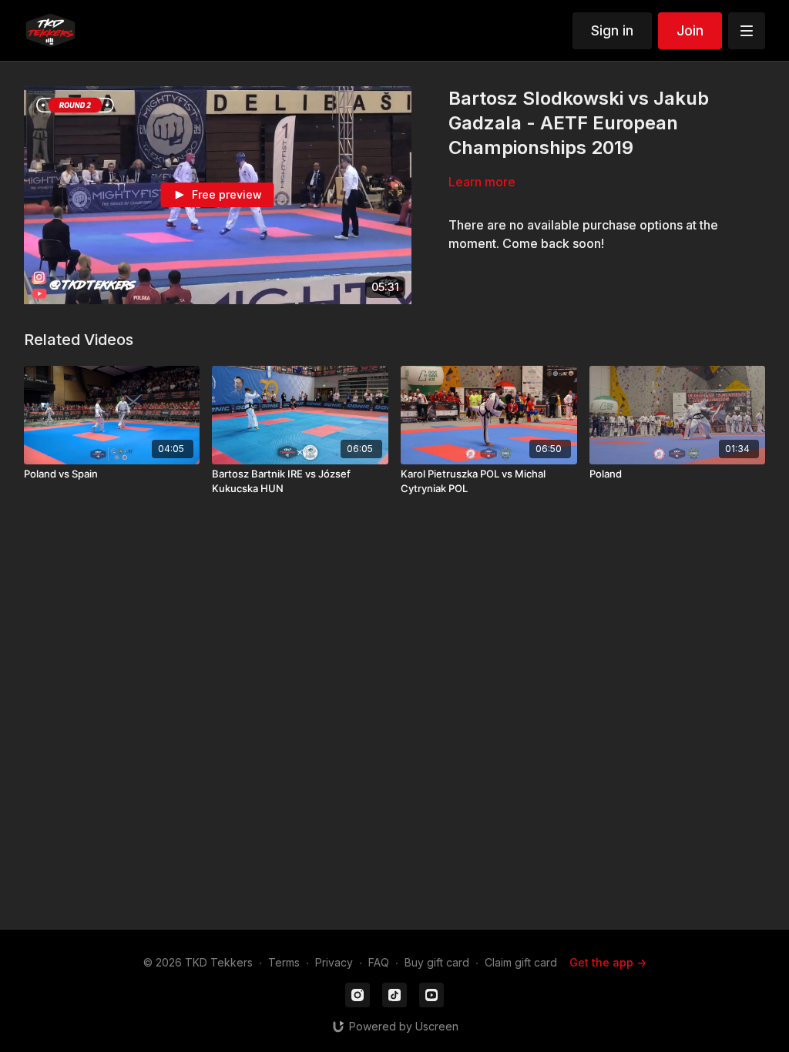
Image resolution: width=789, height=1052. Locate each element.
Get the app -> (607, 962)
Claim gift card (521, 962)
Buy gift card (437, 962)
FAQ (378, 962)
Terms (284, 962)
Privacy (334, 962)
